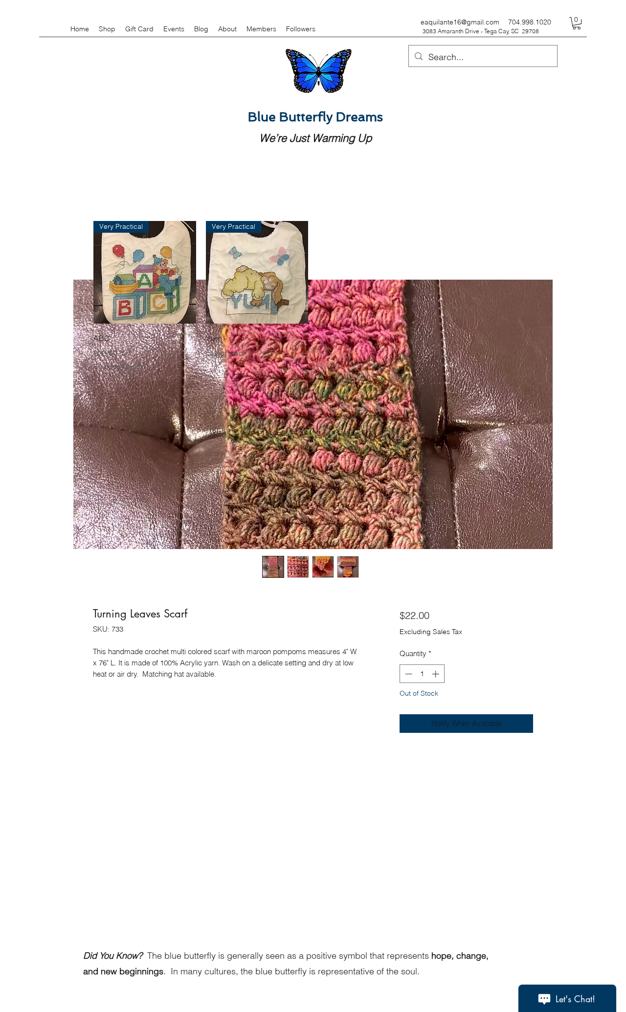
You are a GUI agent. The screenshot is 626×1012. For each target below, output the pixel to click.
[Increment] (436, 674)
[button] (576, 23)
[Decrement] (407, 674)
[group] (313, 295)
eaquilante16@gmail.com (460, 22)
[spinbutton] (422, 674)
